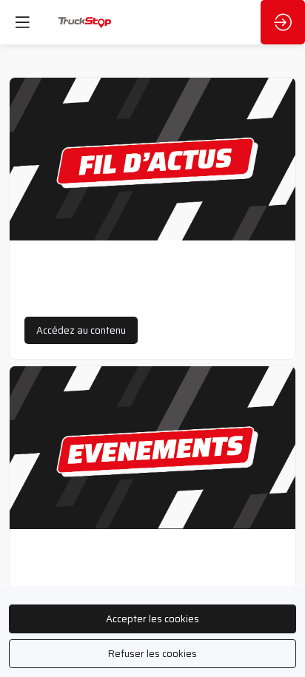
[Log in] (283, 22)
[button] (81, 330)
